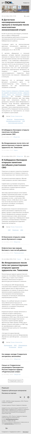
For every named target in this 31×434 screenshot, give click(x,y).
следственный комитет (15, 123)
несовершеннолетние (13, 121)
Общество (16, 137)
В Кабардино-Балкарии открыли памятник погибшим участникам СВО (15, 132)
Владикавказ (8, 345)
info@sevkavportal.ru (12, 419)
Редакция (5, 388)
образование (22, 345)
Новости (26, 3)
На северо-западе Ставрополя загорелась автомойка (14, 355)
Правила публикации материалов (14, 390)
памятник (15, 230)
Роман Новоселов (16, 116)
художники (12, 347)
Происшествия (19, 253)
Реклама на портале (9, 393)
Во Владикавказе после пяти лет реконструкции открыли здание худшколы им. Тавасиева (15, 145)
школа (20, 347)
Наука (15, 150)
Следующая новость (15, 381)
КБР (9, 230)
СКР (23, 121)
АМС (15, 345)
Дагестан (9, 119)
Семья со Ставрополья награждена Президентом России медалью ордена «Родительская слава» (13, 368)
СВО (21, 230)
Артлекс (25, 432)
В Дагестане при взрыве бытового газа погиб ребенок (14, 249)
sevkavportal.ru (9, 423)
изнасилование (19, 119)
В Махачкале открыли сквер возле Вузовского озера (13, 238)
